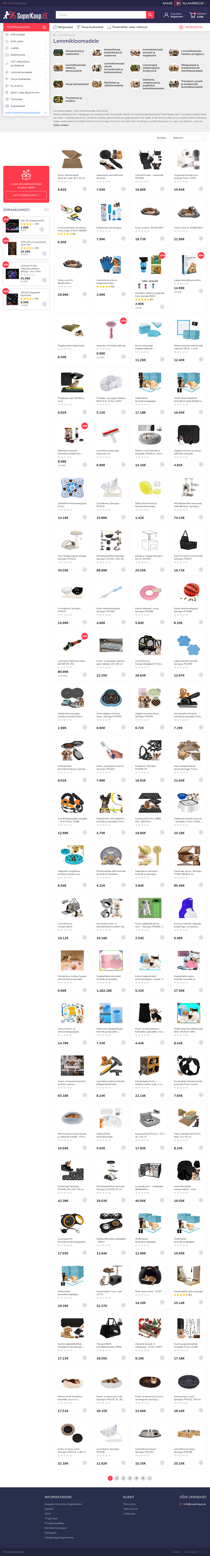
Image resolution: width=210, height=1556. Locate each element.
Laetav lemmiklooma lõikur (187, 280)
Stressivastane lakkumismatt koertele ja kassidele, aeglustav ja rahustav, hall (111, 873)
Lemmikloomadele (21, 72)
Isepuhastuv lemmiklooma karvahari (109, 177)
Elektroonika (18, 55)
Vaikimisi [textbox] (178, 138)
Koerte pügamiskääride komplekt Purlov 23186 (186, 1345)
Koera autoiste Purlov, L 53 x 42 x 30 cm (150, 1135)
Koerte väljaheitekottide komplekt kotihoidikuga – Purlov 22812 (70, 1345)
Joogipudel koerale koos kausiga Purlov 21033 (186, 177)
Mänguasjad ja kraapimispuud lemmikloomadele (192, 68)
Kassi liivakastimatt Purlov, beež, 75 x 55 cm (187, 1135)
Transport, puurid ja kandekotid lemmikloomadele (192, 84)
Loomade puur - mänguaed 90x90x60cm (149, 1188)
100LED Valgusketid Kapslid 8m (30, 294)
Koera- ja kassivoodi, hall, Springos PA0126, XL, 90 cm (109, 1398)
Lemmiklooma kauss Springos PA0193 (145, 1451)
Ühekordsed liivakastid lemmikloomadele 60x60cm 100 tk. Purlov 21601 (188, 400)
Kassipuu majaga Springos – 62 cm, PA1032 (149, 557)
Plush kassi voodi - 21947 (148, 1291)
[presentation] (45, 210)
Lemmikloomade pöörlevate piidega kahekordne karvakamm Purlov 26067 (110, 1083)
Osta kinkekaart (25, 195)
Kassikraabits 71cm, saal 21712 (108, 1293)
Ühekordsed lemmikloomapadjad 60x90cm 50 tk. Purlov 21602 (185, 1240)
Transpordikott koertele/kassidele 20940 (109, 1345)
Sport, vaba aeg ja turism (25, 92)
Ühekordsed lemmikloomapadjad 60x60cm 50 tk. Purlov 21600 (146, 1240)
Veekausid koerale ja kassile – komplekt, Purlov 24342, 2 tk (188, 820)
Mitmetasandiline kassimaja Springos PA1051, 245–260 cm (110, 557)
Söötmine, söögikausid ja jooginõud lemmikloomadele (153, 84)
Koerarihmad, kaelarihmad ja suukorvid (113, 52)
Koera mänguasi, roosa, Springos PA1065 (147, 610)
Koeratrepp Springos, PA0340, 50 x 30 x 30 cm (71, 1188)
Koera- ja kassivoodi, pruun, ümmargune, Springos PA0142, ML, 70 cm (149, 1398)
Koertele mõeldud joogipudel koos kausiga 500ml (149, 295)
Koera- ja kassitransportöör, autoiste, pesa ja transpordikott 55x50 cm (72, 1083)
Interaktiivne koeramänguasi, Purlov (72, 505)
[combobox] (188, 138)
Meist (48, 1513)
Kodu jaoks (17, 41)
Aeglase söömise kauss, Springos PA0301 (147, 715)
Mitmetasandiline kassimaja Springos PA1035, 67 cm (110, 1188)
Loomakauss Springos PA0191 (107, 505)
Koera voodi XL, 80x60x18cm (66, 282)
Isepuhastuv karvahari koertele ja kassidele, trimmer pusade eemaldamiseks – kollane (147, 873)
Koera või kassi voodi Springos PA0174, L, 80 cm (72, 1451)
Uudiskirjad (129, 1513)
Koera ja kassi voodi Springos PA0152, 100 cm (187, 1398)
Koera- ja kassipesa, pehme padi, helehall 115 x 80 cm (110, 663)
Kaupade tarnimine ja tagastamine (63, 1504)
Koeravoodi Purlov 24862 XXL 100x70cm (148, 820)
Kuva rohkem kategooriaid (22, 112)
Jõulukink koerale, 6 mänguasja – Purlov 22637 (148, 1345)
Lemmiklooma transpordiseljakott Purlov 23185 (148, 663)
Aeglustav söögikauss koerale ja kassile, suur (69, 873)
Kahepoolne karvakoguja (108, 227)
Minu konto (129, 1504)
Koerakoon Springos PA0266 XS (145, 768)
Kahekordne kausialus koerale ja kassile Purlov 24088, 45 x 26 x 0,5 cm (70, 715)
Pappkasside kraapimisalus (71, 345)
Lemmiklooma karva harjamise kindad (106, 282)
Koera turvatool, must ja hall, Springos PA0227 (188, 557)
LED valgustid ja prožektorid (20, 63)
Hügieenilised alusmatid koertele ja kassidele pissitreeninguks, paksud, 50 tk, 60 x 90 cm (110, 978)
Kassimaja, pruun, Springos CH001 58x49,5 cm (188, 873)
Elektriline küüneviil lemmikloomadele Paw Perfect (69, 452)
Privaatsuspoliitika (54, 1523)
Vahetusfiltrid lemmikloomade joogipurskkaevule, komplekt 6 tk (110, 1135)
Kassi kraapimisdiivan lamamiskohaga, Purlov (185, 768)
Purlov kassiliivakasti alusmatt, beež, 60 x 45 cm (71, 177)
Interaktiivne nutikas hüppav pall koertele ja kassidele (72, 978)
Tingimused (51, 1518)
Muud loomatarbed (77, 84)
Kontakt (49, 1509)
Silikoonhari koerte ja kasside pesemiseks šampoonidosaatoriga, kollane (146, 505)
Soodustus (193, 27)
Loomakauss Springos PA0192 (69, 610)
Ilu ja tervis (17, 86)
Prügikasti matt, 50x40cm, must (71, 400)
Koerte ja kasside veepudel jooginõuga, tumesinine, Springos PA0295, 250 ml (187, 925)
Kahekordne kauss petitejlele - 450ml (110, 1240)
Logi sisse (176, 13)
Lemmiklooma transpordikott (65, 925)
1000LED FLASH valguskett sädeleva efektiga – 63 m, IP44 (31, 269)
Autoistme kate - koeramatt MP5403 (149, 177)
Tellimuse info (130, 1509)
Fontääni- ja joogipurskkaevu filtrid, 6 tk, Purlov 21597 (111, 400)
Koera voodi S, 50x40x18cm (149, 227)
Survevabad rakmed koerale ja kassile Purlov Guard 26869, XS (188, 1083)
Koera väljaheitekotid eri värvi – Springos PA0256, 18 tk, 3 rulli (149, 925)
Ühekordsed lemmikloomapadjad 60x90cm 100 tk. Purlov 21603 (70, 1293)
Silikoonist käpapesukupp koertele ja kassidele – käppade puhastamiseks (109, 1030)
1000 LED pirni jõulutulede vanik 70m (33, 243)
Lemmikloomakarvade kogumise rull (107, 452)
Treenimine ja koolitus (74, 99)
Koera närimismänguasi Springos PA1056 (186, 610)
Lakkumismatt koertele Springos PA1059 (185, 663)
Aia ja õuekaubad (21, 79)
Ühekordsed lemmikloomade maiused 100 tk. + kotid (188, 347)
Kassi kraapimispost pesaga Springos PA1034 (72, 557)
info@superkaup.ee (17, 3)
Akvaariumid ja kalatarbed (75, 52)
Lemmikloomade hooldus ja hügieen (192, 52)
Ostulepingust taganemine (59, 1537)
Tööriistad (16, 99)
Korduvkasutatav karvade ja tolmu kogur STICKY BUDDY (72, 229)
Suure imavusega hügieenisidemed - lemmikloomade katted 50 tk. (150, 347)
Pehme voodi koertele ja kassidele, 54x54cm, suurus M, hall (149, 452)
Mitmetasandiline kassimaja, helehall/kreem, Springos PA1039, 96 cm (188, 505)
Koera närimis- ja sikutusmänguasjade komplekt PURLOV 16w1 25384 (71, 1030)
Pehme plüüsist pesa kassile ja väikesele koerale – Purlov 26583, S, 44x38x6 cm (72, 1135)
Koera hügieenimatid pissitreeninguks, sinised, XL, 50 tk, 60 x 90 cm (149, 978)
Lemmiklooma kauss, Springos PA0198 (184, 1451)
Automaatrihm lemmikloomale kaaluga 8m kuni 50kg (71, 1240)
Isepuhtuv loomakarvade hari (111, 345)
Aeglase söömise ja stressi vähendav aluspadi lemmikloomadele (187, 452)
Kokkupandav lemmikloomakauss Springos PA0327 (72, 768)
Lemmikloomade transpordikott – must (185, 1188)
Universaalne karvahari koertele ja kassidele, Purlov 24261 (188, 715)
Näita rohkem (61, 125)
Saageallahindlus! (183, 3)
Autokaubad (18, 106)
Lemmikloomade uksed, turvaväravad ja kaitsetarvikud (114, 68)
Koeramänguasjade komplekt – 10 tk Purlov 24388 (72, 820)
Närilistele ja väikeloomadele (113, 84)
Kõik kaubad (18, 34)
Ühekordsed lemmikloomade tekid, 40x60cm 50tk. (188, 1030)
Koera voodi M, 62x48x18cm (188, 227)
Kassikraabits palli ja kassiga (188, 1291)
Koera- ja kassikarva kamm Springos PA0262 (110, 768)
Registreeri (177, 16)
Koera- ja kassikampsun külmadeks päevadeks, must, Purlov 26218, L (149, 1030)
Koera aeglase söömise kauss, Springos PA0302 (109, 715)
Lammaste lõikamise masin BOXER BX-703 (71, 663)
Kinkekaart (50, 1532)
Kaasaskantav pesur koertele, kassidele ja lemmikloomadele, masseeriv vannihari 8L (188, 978)
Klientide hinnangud (56, 1528)
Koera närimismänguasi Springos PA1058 (108, 610)
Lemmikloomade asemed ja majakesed (153, 52)
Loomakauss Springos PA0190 (107, 1451)
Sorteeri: (162, 138)
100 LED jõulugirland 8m (32, 220)
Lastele (15, 48)
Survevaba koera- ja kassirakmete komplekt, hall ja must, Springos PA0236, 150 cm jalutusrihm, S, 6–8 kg (110, 925)
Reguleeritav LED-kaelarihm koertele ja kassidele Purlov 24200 (110, 820)
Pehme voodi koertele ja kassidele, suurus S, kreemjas (70, 1398)
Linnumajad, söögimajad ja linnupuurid (151, 68)
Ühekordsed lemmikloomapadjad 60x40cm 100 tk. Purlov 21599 (147, 400)
